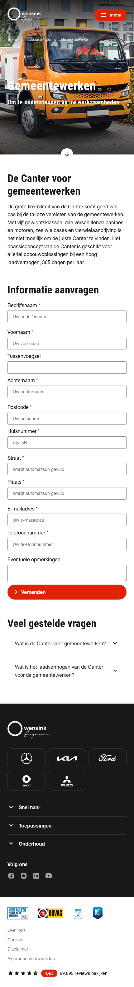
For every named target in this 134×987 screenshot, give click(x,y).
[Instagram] (23, 876)
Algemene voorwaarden (31, 958)
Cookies (15, 939)
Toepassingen (39, 39)
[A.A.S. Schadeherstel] (98, 913)
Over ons (16, 930)
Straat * (15, 458)
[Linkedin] (36, 876)
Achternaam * (22, 380)
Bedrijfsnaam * (23, 305)
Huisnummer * (23, 431)
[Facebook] (11, 876)
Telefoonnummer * (27, 532)
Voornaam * (20, 332)
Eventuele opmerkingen (33, 559)
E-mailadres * (22, 508)
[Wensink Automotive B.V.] (26, 14)
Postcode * (19, 407)
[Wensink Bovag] (50, 913)
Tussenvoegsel (24, 356)
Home (12, 39)
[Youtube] (48, 876)
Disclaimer (17, 948)
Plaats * (16, 482)
